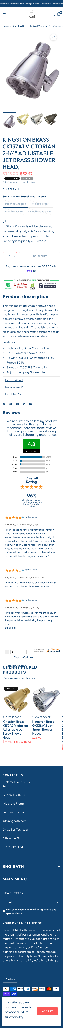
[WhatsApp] (25, 404)
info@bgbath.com (14, 821)
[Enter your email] (57, 902)
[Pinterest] (18, 404)
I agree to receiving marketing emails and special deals (31, 911)
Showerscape (12, 717)
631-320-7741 (11, 838)
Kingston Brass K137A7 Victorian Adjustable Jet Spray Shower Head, (15, 729)
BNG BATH (13, 866)
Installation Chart (14, 394)
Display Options (23, 657)
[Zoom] (53, 37)
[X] (11, 404)
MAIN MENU (15, 878)
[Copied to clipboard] (31, 404)
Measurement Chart (16, 387)
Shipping (7, 182)
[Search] (53, 14)
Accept (47, 1011)
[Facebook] (5, 404)
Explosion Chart (14, 380)
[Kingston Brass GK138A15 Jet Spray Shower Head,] (46, 699)
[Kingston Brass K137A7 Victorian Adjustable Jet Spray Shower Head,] (17, 699)
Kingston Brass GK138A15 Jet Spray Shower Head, (43, 727)
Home (6, 25)
